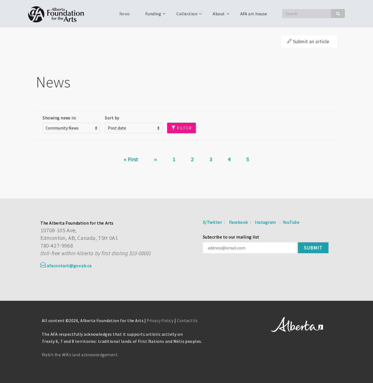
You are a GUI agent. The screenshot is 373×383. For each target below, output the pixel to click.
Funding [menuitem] (150, 15)
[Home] (58, 13)
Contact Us (187, 320)
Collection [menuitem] (183, 15)
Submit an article (311, 42)
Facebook (238, 222)
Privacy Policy (160, 320)
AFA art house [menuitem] (253, 13)
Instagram (265, 222)
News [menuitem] (124, 13)
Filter (184, 128)
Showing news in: (59, 117)
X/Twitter (212, 222)
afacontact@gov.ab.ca (69, 265)
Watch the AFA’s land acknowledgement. (80, 354)
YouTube (291, 222)
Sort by (112, 117)
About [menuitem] (215, 15)
